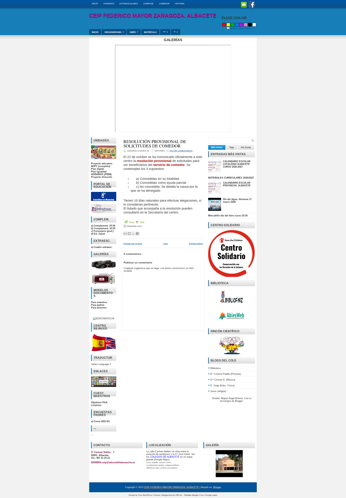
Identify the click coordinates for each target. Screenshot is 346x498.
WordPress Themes (152, 495)
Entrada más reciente (132, 244)
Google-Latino (211, 495)
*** (165, 32)
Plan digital (97, 169)
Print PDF (136, 222)
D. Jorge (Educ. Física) (222, 385)
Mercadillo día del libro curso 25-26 (228, 215)
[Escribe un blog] (129, 233)
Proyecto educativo (101, 163)
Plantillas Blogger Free (194, 495)
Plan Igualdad (99, 171)
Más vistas (216, 147)
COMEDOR (164, 4)
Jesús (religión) (218, 391)
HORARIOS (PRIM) (101, 174)
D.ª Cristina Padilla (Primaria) (225, 374)
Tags (231, 147)
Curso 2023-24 (101, 421)
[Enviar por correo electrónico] (125, 233)
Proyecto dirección (101, 177)
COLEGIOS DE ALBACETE (164, 456)
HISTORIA (179, 4)
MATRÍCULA (150, 32)
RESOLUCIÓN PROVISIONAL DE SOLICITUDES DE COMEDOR (154, 143)
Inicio (165, 244)
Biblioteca (215, 368)
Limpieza (96, 405)
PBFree (179, 495)
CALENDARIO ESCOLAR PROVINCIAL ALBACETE (237, 184)
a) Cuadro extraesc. (101, 247)
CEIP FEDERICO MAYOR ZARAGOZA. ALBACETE (152, 16)
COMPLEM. (148, 4)
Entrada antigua (196, 244)
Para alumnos (99, 307)
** (176, 32)
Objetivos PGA (99, 402)
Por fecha (246, 147)
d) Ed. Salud (98, 233)
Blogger (239, 401)
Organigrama (114, 32)
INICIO (95, 4)
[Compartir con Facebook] (137, 233)
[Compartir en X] (133, 233)
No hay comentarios (181, 151)
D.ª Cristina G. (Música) (222, 379)
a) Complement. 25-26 (103, 225)
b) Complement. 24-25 (103, 228)
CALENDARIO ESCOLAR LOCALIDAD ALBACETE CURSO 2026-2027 (236, 164)
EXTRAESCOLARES (128, 4)
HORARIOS (108, 4)
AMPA (134, 32)
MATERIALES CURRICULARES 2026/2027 (231, 177)
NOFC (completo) (100, 166)
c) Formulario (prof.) (102, 231)
